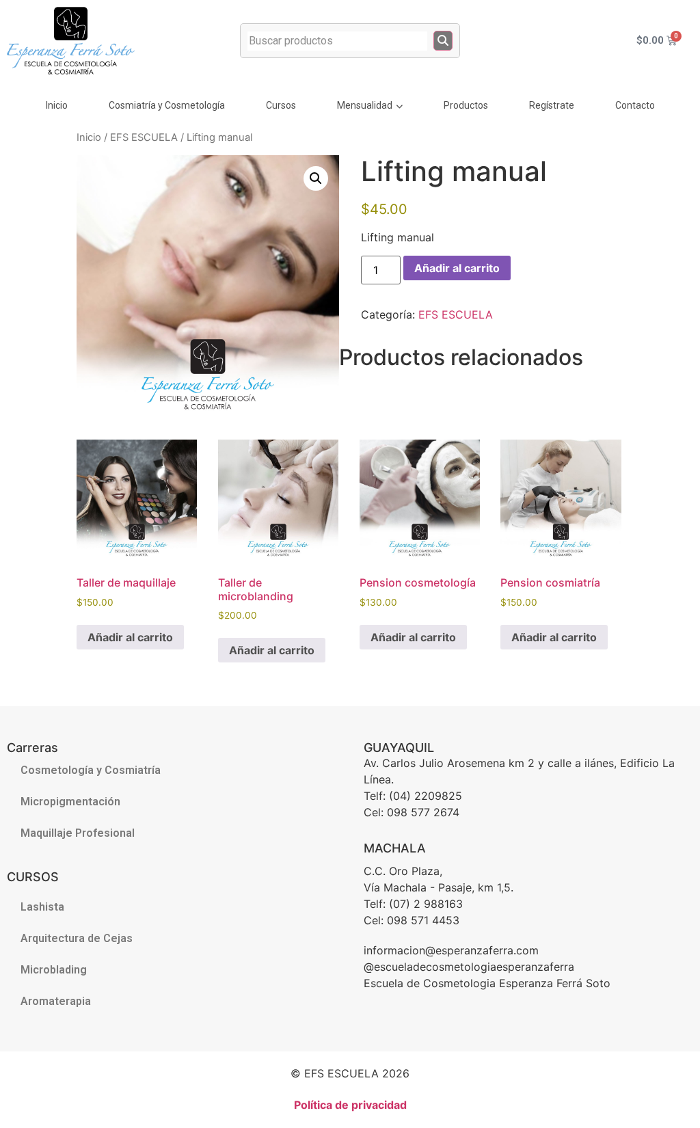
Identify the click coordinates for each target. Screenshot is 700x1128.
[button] (316, 178)
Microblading (54, 969)
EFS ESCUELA (144, 137)
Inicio (57, 105)
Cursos (281, 105)
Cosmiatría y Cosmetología (167, 105)
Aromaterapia (56, 1001)
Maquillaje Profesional (78, 833)
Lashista (42, 906)
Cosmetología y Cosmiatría (91, 770)
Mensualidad (364, 105)
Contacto (635, 105)
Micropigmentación (70, 801)
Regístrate (551, 105)
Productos (466, 105)
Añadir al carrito (457, 268)
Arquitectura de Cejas (77, 938)
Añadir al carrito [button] (130, 637)
